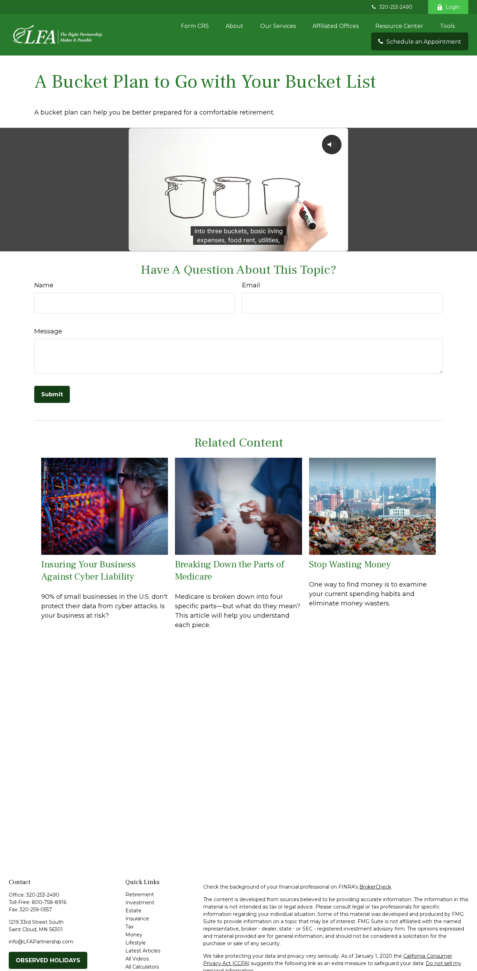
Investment (139, 902)
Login (453, 7)
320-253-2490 (395, 7)
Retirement (139, 894)
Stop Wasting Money (350, 564)
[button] (195, 25)
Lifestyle (135, 943)
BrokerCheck (375, 887)
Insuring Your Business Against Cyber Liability (88, 570)
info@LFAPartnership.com (41, 942)
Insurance (137, 918)
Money (133, 935)
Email (251, 285)
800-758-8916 (49, 902)
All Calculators (142, 967)
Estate (133, 910)
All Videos (137, 959)
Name (43, 285)
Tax (129, 927)
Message (48, 331)
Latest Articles (142, 951)
